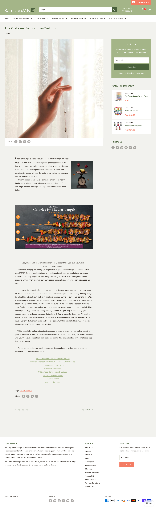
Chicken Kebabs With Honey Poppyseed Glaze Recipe (52, 362)
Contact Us (89, 486)
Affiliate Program (91, 465)
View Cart (89, 448)
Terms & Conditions (92, 483)
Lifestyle (29, 391)
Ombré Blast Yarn (131, 111)
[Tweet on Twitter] (24, 141)
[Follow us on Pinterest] (126, 147)
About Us (88, 455)
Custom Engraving (116, 18)
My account (127, 11)
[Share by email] (28, 141)
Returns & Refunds (92, 472)
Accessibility (90, 476)
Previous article (23, 410)
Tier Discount (90, 462)
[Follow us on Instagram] (121, 147)
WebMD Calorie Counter (53, 375)
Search (88, 451)
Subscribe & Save (142, 2)
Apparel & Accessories (20, 18)
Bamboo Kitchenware (52, 368)
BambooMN (129, 93)
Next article (86, 410)
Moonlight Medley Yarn (133, 126)
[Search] (114, 9)
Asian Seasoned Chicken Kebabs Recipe (53, 358)
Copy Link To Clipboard (52, 266)
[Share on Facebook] (15, 141)
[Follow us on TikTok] (134, 147)
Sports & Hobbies (96, 18)
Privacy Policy (90, 479)
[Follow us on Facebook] (113, 147)
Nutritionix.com (53, 379)
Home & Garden (58, 18)
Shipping (88, 469)
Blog (87, 458)
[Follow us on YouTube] (130, 147)
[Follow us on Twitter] (117, 147)
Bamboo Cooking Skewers (52, 365)
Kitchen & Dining (77, 18)
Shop (6, 18)
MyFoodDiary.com (52, 382)
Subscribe (131, 67)
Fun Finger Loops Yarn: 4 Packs (136, 96)
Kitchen (7, 33)
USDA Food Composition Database (52, 372)
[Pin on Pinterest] (20, 141)
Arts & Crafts (41, 18)
